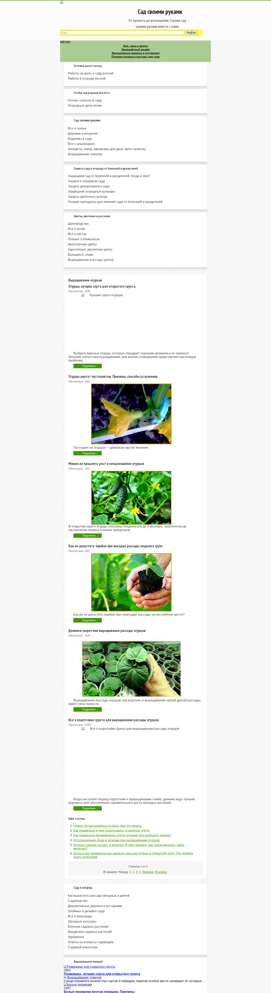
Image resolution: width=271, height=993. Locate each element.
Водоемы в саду (80, 138)
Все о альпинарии (81, 144)
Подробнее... (90, 365)
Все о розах (76, 228)
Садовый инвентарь (83, 947)
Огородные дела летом (85, 105)
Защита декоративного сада (89, 186)
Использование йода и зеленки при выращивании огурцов (116, 840)
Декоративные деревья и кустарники (136, 53)
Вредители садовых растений (90, 931)
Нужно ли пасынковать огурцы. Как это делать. (107, 825)
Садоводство (77, 900)
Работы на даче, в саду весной (90, 73)
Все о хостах (77, 234)
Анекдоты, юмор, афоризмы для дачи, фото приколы (107, 149)
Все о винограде (80, 916)
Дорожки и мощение (83, 133)
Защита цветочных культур (87, 196)
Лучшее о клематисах (84, 239)
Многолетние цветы (82, 244)
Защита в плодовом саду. (86, 181)
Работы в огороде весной (87, 78)
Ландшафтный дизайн (135, 49)
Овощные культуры (82, 921)
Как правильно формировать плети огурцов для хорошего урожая (122, 835)
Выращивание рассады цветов (91, 259)
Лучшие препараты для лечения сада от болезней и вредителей (115, 201)
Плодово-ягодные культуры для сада (135, 56)
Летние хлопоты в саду (85, 100)
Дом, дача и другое (135, 45)
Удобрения (76, 937)
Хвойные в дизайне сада (86, 911)
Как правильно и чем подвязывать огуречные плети (111, 830)
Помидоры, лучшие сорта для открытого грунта (102, 974)
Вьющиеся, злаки (80, 254)
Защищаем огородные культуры (91, 191)
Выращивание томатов (85, 154)
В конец (161, 872)
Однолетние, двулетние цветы (90, 249)
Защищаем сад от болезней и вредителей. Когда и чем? (109, 176)
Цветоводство (78, 223)
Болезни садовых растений (88, 926)
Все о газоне (77, 128)
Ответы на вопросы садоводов (90, 942)
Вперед (148, 872)
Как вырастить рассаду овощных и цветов (99, 895)
